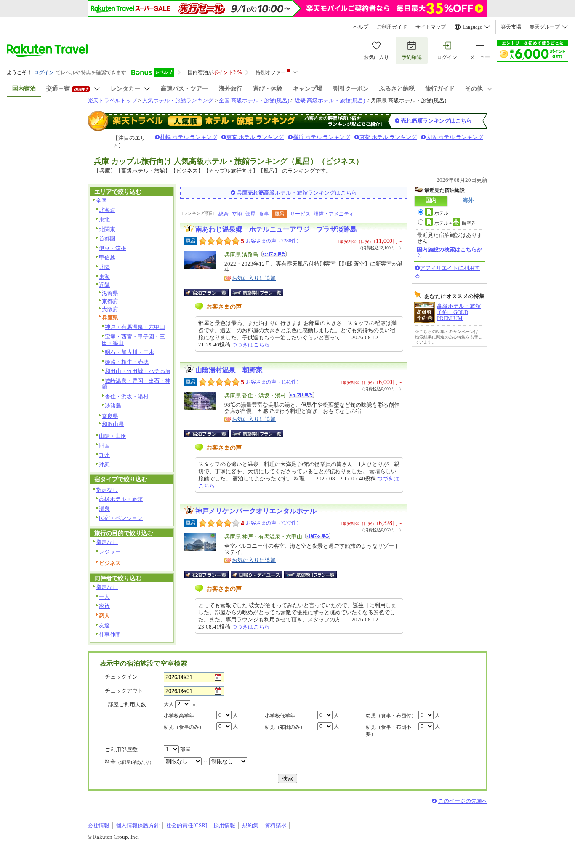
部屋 (250, 214)
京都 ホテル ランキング (388, 137)
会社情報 (98, 825)
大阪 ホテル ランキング (454, 137)
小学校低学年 (280, 716)
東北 (104, 219)
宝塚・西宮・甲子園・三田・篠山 (133, 339)
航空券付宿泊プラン (257, 292)
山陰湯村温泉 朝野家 (229, 369)
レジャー (110, 552)
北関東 (107, 229)
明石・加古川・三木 (129, 352)
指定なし (107, 490)
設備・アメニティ (334, 214)
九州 (104, 455)
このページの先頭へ (462, 801)
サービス (300, 214)
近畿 (104, 285)
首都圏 (107, 238)
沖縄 (104, 464)
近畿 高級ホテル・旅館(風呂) (330, 100)
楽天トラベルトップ (112, 100)
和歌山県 (113, 424)
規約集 (250, 825)
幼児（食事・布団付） (391, 716)
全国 (101, 200)
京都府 (110, 301)
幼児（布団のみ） (285, 727)
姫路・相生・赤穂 (127, 362)
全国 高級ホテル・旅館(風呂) (254, 100)
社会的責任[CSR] (186, 825)
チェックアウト (124, 690)
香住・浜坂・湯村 (127, 396)
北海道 (107, 210)
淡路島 (113, 405)
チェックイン (121, 677)
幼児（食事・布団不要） (388, 730)
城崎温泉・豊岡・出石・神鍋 (136, 384)
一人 (104, 597)
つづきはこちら (251, 344)
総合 (223, 214)
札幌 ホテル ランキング (188, 137)
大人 (169, 704)
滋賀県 (110, 293)
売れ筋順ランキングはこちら (436, 120)
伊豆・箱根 (112, 248)
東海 (104, 277)
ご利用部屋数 (121, 749)
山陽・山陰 (112, 436)
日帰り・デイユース (257, 574)
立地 (237, 214)
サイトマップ (430, 27)
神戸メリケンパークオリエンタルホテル (256, 510)
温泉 (104, 509)
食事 (264, 214)
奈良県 (110, 416)
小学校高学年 (179, 716)
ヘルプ (360, 27)
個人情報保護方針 (138, 825)
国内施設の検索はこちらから (449, 252)
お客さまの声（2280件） (273, 241)
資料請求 (276, 825)
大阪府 (110, 309)
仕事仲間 (110, 635)
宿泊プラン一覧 (210, 292)
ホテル (441, 213)
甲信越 (107, 257)
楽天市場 (511, 27)
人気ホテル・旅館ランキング (177, 100)
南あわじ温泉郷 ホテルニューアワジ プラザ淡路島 (276, 229)
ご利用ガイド (392, 27)
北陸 (104, 267)
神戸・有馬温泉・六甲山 (135, 327)
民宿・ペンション (121, 518)
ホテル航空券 (455, 223)
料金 (129, 762)
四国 (104, 445)
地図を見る (274, 254)
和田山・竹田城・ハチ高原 (137, 371)
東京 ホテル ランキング (255, 137)
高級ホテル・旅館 (121, 499)
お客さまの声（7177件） (273, 523)
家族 (104, 606)
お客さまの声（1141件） (273, 382)
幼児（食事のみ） (184, 727)
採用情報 (224, 825)
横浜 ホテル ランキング (321, 137)
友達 (104, 625)
